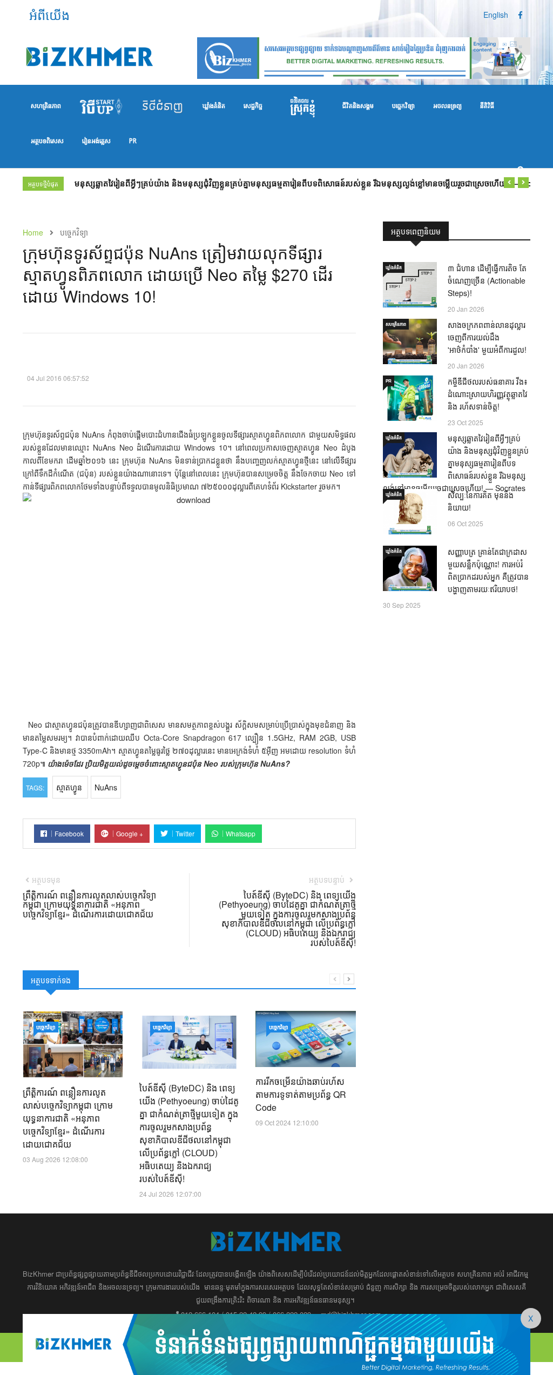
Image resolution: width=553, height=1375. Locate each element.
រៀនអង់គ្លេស (96, 141)
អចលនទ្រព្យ (447, 106)
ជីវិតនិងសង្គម (358, 106)
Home (33, 232)
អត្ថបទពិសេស (47, 141)
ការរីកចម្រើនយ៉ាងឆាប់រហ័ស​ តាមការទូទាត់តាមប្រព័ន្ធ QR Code (300, 1094)
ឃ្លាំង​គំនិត (214, 106)
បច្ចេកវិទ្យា (403, 106)
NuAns (106, 787)
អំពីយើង (49, 14)
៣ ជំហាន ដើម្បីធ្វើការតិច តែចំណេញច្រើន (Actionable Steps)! (487, 280)
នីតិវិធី (487, 106)
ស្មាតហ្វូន (70, 787)
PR (133, 141)
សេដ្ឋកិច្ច (253, 106)
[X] (276, 1343)
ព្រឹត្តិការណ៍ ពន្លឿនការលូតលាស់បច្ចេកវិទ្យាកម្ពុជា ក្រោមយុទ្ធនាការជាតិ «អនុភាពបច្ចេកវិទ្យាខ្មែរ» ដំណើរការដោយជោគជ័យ (68, 1118)
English (495, 14)
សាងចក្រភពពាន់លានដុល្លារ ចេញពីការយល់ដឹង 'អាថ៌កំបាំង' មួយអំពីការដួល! (487, 337)
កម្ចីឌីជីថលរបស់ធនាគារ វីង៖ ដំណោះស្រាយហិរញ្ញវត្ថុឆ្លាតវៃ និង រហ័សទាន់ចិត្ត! (488, 394)
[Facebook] (520, 14)
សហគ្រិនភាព (46, 106)
